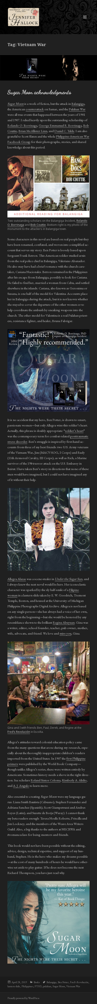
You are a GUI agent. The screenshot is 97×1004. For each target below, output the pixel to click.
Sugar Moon (59, 986)
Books (37, 982)
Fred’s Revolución (18, 732)
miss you (65, 633)
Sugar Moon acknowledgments (39, 92)
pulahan (47, 986)
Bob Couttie (38, 225)
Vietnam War (73, 986)
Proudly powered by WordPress (23, 998)
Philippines (27, 986)
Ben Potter (63, 982)
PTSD (38, 986)
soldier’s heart (74, 430)
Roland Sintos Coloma (45, 780)
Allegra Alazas (16, 579)
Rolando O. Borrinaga (22, 125)
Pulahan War (77, 109)
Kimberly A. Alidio (74, 780)
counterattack (35, 109)
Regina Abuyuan (64, 622)
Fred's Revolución (79, 982)
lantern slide (13, 986)
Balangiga (78, 103)
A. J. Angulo (21, 785)
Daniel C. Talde (64, 131)
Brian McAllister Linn (32, 131)
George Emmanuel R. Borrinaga (60, 125)
